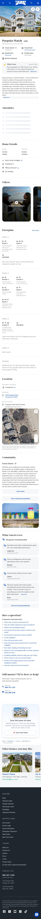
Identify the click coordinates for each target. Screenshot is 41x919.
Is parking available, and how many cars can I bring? (20, 655)
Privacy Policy (6, 862)
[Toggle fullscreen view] (36, 411)
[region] (20, 426)
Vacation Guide (7, 801)
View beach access (29, 50)
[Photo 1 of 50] (16, 35)
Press (4, 856)
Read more (33, 71)
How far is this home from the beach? (16, 665)
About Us (5, 847)
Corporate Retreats (8, 812)
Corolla (17, 741)
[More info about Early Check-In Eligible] (22, 160)
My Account (6, 823)
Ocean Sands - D (25, 741)
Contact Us (6, 850)
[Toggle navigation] (3, 3)
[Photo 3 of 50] (20, 35)
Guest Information (8, 828)
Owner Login (6, 826)
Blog (4, 798)
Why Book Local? (8, 807)
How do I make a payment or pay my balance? (19, 625)
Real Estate (6, 834)
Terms (37, 443)
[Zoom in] (36, 436)
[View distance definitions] (15, 387)
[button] (9, 3)
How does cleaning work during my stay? (17, 648)
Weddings (5, 809)
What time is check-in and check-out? (16, 622)
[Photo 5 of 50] (25, 35)
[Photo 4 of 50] (23, 35)
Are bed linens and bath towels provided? (18, 635)
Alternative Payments (9, 831)
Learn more (20, 491)
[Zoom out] (36, 440)
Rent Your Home (7, 837)
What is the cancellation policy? (14, 627)
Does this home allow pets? (13, 640)
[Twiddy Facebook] (4, 912)
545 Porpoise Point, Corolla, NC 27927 (12, 44)
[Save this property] (38, 9)
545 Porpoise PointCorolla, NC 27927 (11, 396)
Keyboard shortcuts (14, 443)
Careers (4, 853)
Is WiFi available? (10, 638)
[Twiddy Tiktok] (26, 912)
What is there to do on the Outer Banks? (17, 658)
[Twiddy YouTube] (15, 912)
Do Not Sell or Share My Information (14, 865)
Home (3, 741)
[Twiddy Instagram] (21, 912)
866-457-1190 (8, 875)
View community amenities (20, 499)
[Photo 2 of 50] (18, 35)
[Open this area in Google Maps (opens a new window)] (6, 443)
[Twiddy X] (10, 912)
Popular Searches (8, 804)
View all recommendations (20, 606)
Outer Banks (10, 741)
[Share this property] (33, 9)
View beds (8, 55)
